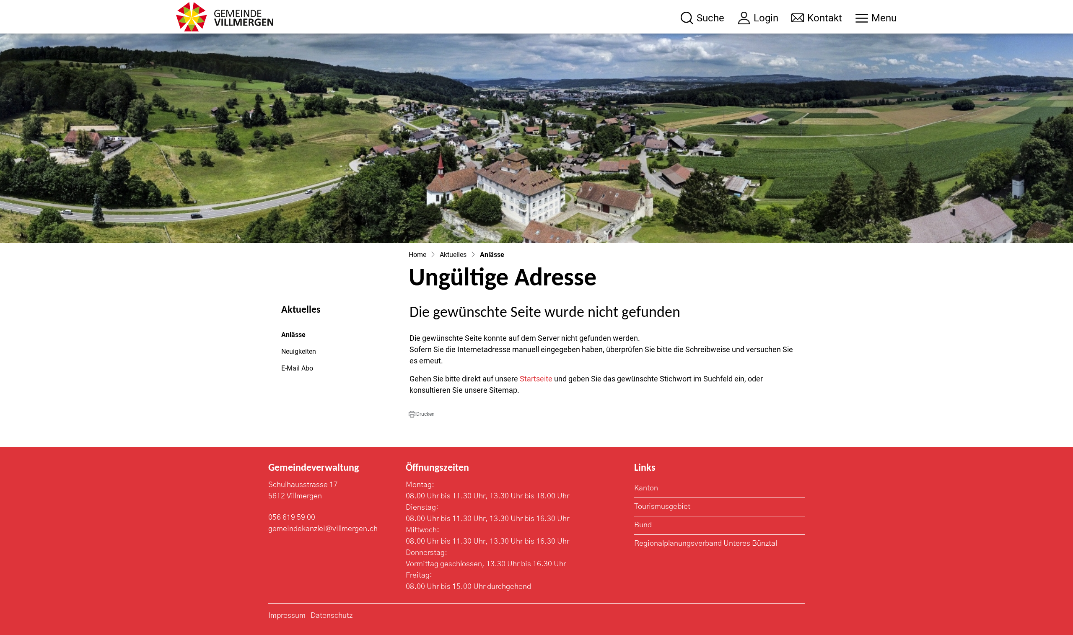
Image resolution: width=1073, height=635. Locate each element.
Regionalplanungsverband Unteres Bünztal (705, 543)
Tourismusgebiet (662, 507)
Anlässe (304, 337)
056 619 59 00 (291, 517)
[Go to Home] (417, 255)
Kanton (646, 488)
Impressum (287, 615)
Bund (643, 525)
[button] (422, 414)
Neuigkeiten (298, 351)
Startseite (536, 378)
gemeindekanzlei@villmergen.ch (323, 529)
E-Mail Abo (297, 368)
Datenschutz (331, 615)
